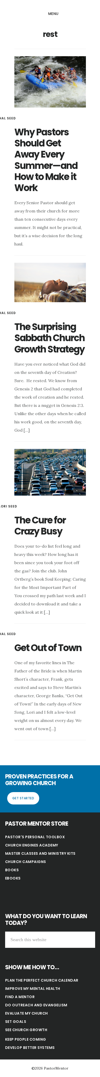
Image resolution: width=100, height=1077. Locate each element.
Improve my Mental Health (32, 988)
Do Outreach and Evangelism (36, 1005)
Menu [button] (53, 13)
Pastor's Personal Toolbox (35, 837)
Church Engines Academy (31, 845)
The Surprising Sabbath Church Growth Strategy (49, 338)
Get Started (23, 798)
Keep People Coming (25, 1039)
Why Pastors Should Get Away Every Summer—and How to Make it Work (45, 160)
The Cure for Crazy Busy (40, 526)
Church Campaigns (25, 861)
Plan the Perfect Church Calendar (41, 980)
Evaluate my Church (26, 1013)
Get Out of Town (48, 647)
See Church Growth (26, 1029)
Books (12, 870)
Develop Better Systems (30, 1047)
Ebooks (13, 878)
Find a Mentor (20, 996)
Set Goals (15, 1021)
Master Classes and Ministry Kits (40, 853)
